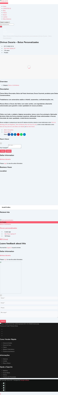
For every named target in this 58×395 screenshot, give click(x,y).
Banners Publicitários (8, 349)
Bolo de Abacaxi (20, 124)
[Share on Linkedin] (15, 134)
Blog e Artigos (7, 363)
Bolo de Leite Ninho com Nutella (15, 126)
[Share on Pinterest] (18, 134)
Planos (5, 12)
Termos (5, 375)
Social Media (6, 372)
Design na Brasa (24, 380)
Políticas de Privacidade (9, 377)
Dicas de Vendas (7, 343)
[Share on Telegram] (24, 134)
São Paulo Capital (8, 48)
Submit (8, 151)
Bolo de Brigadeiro (10, 124)
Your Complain (4, 147)
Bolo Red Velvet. (30, 126)
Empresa (5, 359)
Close (2, 151)
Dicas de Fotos (7, 345)
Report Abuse (7, 132)
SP (14, 48)
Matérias (5, 370)
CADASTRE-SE (7, 8)
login (5, 163)
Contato (5, 361)
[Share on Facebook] (9, 134)
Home (4, 6)
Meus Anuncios (7, 19)
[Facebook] (11, 207)
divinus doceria (5, 159)
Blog (4, 10)
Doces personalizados (8, 228)
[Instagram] (13, 207)
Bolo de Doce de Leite (31, 124)
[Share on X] (12, 134)
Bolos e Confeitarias (13, 85)
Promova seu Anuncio (8, 351)
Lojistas (5, 17)
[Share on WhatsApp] (21, 134)
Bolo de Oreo (3, 126)
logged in (9, 247)
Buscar (5, 15)
